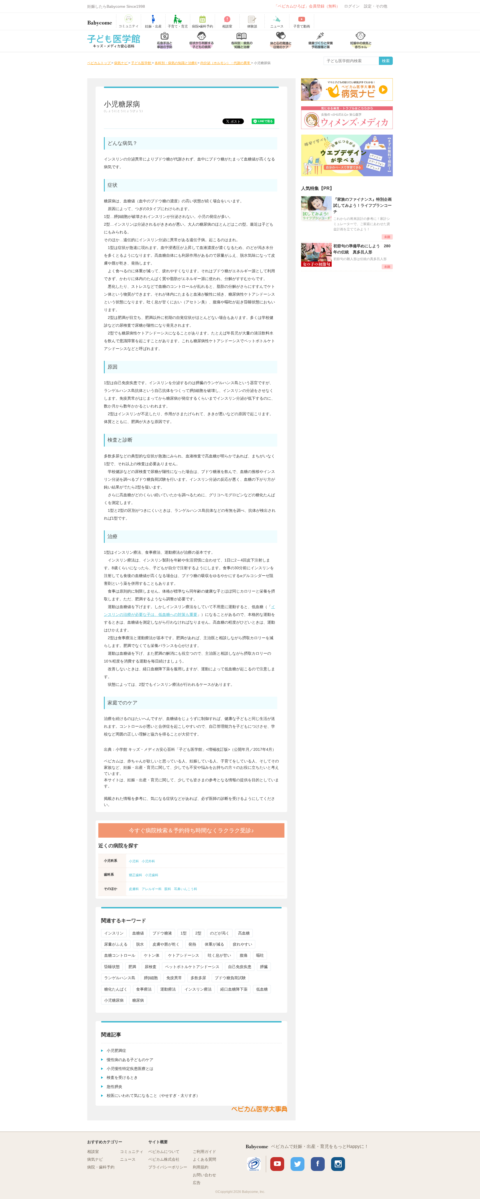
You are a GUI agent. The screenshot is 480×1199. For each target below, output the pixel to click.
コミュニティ (131, 1151)
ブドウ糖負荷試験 (230, 978)
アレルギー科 (152, 889)
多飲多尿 (198, 978)
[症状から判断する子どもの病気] (201, 41)
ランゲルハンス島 (119, 978)
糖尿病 (138, 1000)
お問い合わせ (204, 1175)
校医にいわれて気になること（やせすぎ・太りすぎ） (153, 1095)
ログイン (352, 6)
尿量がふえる (116, 944)
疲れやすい (242, 944)
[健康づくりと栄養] (320, 41)
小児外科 (148, 861)
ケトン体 (151, 955)
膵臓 (264, 966)
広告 (197, 1182)
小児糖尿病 (114, 1000)
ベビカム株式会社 (163, 1159)
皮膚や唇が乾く (166, 944)
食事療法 (144, 989)
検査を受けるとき (122, 1077)
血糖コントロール (119, 955)
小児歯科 (151, 875)
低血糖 (262, 989)
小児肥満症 (116, 1050)
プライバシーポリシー (167, 1167)
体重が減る (214, 944)
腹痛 (244, 955)
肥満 (132, 966)
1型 (184, 933)
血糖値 (138, 933)
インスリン (114, 933)
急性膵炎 (114, 1086)
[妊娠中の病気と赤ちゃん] (360, 41)
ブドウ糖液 (162, 933)
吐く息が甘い (219, 955)
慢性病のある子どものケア (130, 1059)
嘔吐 (260, 955)
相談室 (93, 1151)
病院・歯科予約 (100, 1167)
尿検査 (150, 966)
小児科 (134, 861)
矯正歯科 (135, 875)
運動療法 (168, 989)
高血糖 (244, 933)
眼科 (167, 889)
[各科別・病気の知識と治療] (242, 41)
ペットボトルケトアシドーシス (192, 966)
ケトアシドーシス (183, 955)
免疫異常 (174, 978)
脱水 (140, 944)
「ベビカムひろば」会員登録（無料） (307, 6)
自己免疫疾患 (239, 966)
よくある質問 (204, 1159)
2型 (198, 933)
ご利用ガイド (204, 1151)
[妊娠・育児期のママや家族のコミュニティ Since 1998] (99, 20)
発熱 (192, 944)
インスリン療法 (198, 989)
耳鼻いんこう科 (185, 889)
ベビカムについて (163, 1151)
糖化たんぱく (116, 989)
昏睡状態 (112, 966)
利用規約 (200, 1167)
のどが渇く (219, 933)
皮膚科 (134, 889)
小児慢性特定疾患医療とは (130, 1068)
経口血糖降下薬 (234, 989)
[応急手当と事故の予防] (164, 41)
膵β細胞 (151, 978)
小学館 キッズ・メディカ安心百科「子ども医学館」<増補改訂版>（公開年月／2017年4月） (196, 749)
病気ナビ (95, 1159)
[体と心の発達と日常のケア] (280, 41)
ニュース (128, 1159)
